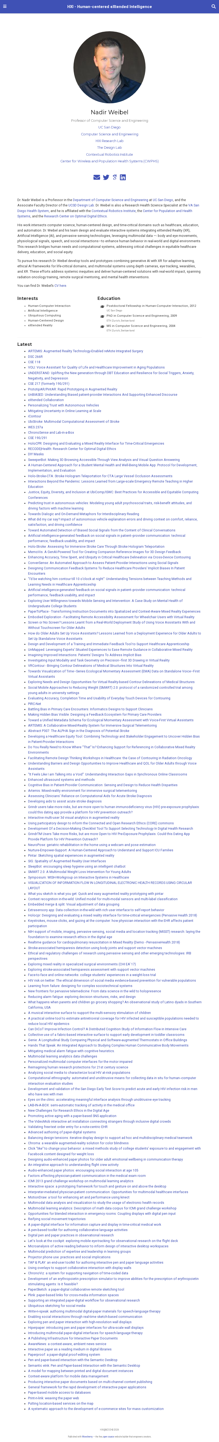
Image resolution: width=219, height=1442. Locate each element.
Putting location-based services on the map (60, 1403)
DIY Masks (36, 454)
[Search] (214, 6)
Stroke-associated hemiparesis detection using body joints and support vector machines (95, 948)
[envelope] (96, 179)
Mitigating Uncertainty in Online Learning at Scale (64, 411)
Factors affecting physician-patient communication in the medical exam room (87, 1176)
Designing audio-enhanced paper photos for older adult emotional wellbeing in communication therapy (105, 1159)
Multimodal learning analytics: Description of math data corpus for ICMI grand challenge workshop (102, 1208)
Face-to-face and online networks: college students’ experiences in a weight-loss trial (92, 975)
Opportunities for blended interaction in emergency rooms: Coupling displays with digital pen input (102, 1214)
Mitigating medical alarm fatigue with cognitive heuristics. (71, 1051)
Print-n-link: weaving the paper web (53, 1398)
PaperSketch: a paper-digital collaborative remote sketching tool (76, 1289)
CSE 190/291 (37, 438)
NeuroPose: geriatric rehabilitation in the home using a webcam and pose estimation (92, 845)
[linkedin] (123, 179)
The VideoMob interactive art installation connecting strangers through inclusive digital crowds (99, 1121)
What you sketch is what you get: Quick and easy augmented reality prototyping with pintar (95, 894)
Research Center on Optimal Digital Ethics (75, 216)
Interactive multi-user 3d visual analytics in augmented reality (73, 818)
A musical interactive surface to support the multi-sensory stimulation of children (89, 1013)
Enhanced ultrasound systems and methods (61, 780)
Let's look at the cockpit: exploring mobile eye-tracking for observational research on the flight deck (103, 1241)
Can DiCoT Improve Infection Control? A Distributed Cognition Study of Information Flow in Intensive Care (107, 1029)
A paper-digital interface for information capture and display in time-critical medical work (94, 1225)
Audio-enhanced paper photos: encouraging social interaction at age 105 (83, 1170)
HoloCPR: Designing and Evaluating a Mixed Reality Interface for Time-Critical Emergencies (96, 443)
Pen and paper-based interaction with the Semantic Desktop (73, 1360)
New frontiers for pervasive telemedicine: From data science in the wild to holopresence (94, 991)
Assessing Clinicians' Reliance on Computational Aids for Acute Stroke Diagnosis (90, 796)
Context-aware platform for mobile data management (68, 1376)
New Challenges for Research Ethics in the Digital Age (68, 1110)
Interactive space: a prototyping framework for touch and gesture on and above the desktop (97, 1186)
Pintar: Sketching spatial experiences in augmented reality (71, 855)
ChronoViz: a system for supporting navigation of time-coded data (78, 1273)
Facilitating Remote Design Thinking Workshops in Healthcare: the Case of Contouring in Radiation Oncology (110, 758)
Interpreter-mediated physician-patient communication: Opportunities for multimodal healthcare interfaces (108, 1192)
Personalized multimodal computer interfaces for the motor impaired (80, 1062)
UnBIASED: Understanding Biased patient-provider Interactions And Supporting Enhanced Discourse (102, 395)
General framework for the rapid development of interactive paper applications (87, 1387)
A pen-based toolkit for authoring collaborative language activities (78, 1230)
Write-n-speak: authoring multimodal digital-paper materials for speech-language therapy (94, 1311)
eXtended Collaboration (46, 400)
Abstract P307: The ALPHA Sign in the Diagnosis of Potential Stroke (78, 731)
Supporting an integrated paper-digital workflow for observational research (84, 1300)
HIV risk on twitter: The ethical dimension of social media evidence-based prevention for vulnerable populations (112, 980)
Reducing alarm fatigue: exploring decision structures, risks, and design (82, 997)
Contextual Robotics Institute (114, 211)
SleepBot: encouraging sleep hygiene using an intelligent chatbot (77, 866)
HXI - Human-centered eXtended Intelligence (109, 6)
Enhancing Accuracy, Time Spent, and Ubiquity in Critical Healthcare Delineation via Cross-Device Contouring (109, 557)
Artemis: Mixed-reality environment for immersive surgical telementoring (82, 791)
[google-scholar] (114, 179)
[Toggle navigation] (4, 6)
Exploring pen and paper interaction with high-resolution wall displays (80, 1322)
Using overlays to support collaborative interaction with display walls (79, 1268)
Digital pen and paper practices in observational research (71, 1235)
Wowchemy (87, 1436)
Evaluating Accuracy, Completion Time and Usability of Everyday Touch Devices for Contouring (99, 698)
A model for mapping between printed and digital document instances (80, 1371)
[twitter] (106, 179)
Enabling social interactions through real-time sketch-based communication (85, 1317)
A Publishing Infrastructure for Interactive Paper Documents (73, 1338)
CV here (60, 286)
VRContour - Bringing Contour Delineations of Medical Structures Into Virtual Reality (91, 666)
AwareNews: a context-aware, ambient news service (67, 1344)
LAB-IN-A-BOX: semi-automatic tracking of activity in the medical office (81, 1105)
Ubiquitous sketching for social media (56, 1306)
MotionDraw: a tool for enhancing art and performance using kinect (79, 1197)
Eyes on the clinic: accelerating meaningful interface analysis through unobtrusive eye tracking (99, 1100)
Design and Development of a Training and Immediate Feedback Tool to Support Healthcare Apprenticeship (108, 644)
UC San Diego (163, 200)
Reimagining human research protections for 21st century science (78, 1067)
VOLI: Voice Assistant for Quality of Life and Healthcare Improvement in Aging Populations (96, 367)
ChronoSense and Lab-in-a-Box (51, 432)
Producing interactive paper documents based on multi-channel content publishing (90, 1382)
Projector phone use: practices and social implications (69, 1257)
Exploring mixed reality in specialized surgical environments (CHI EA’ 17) (82, 964)
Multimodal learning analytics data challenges (62, 1056)
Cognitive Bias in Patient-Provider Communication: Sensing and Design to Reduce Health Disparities (103, 785)
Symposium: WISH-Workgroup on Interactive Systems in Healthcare (78, 877)
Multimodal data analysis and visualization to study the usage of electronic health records (96, 1203)
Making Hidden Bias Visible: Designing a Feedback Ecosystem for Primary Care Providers (95, 714)
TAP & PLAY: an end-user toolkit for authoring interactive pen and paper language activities (95, 1262)
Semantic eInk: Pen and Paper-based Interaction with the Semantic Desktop (84, 1365)
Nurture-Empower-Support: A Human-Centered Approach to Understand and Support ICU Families (100, 850)
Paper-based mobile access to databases (59, 1392)
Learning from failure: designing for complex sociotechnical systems (80, 986)
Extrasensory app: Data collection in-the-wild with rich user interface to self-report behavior (96, 910)
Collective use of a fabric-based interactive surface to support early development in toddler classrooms (106, 1035)
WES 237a (35, 427)
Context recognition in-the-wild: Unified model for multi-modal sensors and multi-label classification (103, 899)
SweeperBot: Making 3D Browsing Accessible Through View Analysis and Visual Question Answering (104, 460)
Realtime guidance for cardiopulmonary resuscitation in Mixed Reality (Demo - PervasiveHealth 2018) (104, 942)
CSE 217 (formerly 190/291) (48, 384)
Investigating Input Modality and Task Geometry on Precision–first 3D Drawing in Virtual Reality (99, 660)
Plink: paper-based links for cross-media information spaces (73, 1295)
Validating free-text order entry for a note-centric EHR (68, 1127)
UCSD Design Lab (81, 205)
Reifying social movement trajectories (57, 1219)
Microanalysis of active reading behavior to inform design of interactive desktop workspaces (98, 1246)
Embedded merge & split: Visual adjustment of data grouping (73, 904)
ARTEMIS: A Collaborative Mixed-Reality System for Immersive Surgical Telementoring (92, 725)
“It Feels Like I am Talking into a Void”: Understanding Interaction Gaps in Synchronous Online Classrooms (107, 774)
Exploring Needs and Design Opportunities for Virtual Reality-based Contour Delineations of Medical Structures (111, 682)
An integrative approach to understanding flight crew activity (73, 1165)
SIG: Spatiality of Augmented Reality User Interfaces (67, 861)
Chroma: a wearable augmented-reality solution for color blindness (78, 1143)
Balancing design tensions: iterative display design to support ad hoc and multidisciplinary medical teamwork (110, 1138)
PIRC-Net (34, 704)
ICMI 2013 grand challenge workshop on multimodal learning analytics (81, 1181)
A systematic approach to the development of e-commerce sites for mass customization (96, 1409)
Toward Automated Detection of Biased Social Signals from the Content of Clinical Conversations (101, 530)
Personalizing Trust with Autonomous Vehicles (63, 405)
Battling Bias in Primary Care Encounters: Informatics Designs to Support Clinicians (90, 709)
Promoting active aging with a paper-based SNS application (72, 1116)
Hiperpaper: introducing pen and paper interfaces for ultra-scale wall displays (86, 1328)
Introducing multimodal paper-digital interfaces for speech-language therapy (85, 1333)
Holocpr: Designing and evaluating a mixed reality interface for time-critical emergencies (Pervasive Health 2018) (112, 915)
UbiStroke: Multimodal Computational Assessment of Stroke (73, 422)
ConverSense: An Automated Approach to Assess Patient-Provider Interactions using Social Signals (103, 563)
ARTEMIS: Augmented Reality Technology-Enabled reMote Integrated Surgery (85, 351)
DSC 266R (35, 357)
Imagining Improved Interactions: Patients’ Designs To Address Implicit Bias (85, 655)
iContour (34, 416)
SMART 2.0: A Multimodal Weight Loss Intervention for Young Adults (79, 872)
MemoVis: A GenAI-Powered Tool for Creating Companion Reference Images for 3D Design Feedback (104, 552)
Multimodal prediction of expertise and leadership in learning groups (79, 1251)
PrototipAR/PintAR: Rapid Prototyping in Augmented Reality (72, 389)
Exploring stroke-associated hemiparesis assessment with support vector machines (91, 969)
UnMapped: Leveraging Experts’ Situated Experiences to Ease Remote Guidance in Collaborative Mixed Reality (110, 650)
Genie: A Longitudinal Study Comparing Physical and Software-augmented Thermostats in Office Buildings (107, 1040)
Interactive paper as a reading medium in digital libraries (70, 1349)
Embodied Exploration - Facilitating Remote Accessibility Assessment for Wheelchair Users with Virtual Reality (111, 617)
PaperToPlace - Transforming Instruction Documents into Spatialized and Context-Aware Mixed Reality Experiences (114, 611)
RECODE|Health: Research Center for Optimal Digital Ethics (72, 449)
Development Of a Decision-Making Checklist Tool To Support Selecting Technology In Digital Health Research (110, 828)
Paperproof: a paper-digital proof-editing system (64, 1355)
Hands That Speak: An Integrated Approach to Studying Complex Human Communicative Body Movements (108, 1045)
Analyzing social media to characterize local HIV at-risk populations (79, 1073)
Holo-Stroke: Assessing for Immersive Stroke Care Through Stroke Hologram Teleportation (96, 546)
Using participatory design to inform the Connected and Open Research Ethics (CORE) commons (101, 823)
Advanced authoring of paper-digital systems (62, 1132)
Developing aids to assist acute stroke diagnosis (65, 801)
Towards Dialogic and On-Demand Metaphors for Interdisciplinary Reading (83, 514)
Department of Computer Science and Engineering (110, 200)
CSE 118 (34, 362)
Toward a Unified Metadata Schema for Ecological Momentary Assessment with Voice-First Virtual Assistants (111, 720)
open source (108, 1436)
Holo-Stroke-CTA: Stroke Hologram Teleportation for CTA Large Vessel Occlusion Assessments (100, 476)
